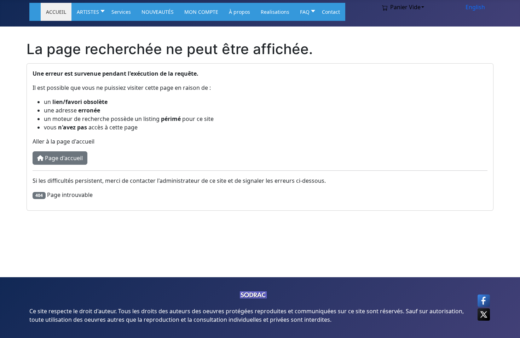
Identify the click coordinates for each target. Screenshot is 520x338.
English (475, 7)
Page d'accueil (63, 158)
